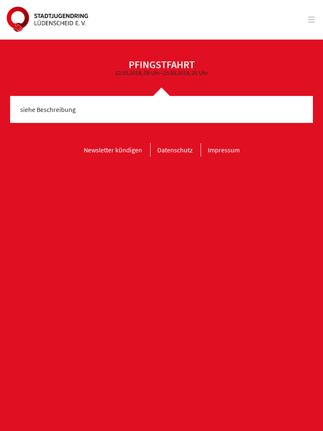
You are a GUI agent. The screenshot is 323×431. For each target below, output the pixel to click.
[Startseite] (47, 20)
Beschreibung (56, 109)
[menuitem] (113, 150)
